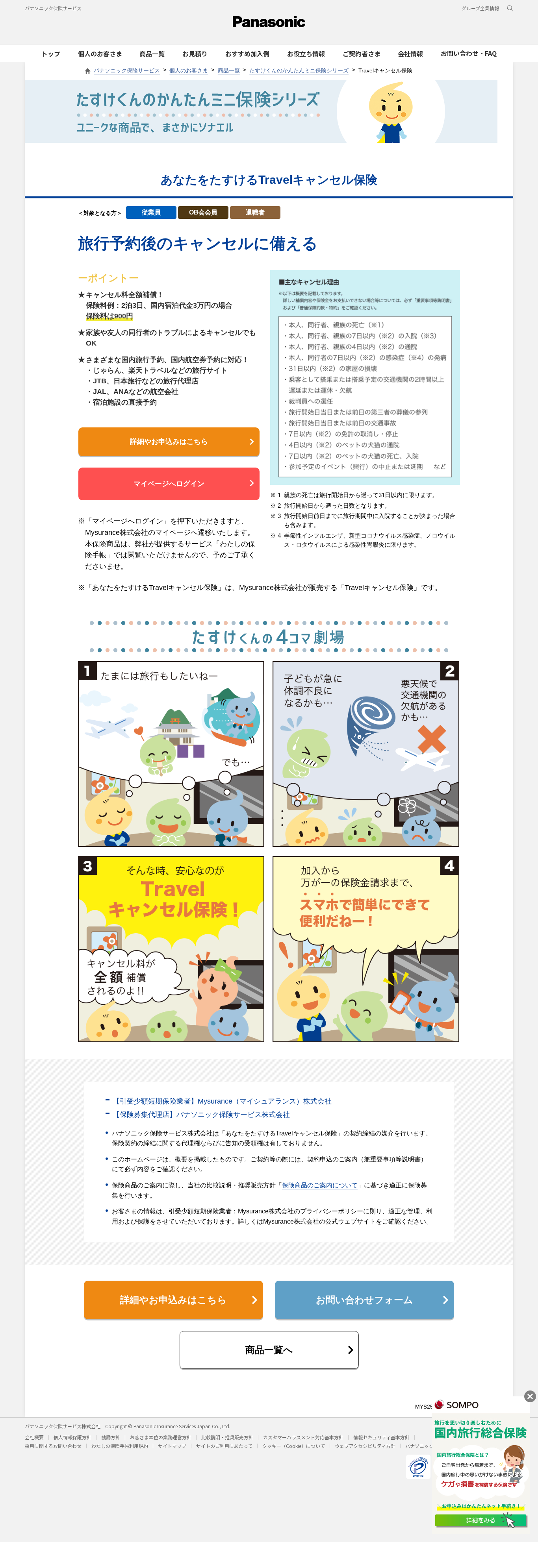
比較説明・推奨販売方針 (227, 1437)
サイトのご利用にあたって (224, 1445)
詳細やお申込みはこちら (169, 442)
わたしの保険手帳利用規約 (119, 1445)
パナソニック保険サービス (53, 8)
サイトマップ (172, 1445)
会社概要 (34, 1437)
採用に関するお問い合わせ (53, 1445)
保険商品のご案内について (320, 1185)
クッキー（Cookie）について (293, 1445)
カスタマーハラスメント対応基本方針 (303, 1437)
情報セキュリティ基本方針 (381, 1437)
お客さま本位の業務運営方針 (160, 1437)
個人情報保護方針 (72, 1437)
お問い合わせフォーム (364, 1299)
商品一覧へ (269, 1349)
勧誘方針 (110, 1437)
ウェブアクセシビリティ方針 (365, 1445)
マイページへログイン (169, 484)
